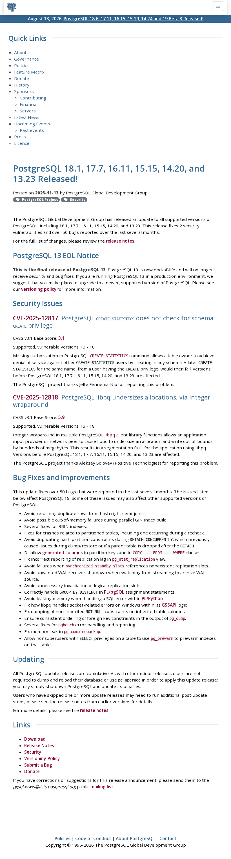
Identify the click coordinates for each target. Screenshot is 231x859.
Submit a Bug (38, 765)
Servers (28, 111)
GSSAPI (169, 605)
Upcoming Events (32, 123)
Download (35, 739)
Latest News (26, 117)
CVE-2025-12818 (35, 397)
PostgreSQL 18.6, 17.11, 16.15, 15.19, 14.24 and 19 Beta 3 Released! (133, 18)
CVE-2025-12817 (35, 318)
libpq (110, 435)
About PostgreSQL (135, 838)
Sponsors (24, 91)
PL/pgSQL (114, 592)
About (20, 52)
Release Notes (39, 745)
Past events (32, 130)
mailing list (101, 786)
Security (32, 752)
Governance (26, 59)
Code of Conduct (93, 838)
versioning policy (38, 289)
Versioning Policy (42, 758)
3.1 (61, 338)
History (21, 85)
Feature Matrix (29, 72)
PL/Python (152, 598)
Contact (167, 838)
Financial (28, 104)
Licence (21, 143)
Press (20, 136)
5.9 (61, 417)
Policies (22, 65)
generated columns (62, 552)
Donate (21, 78)
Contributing (33, 98)
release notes (120, 241)
